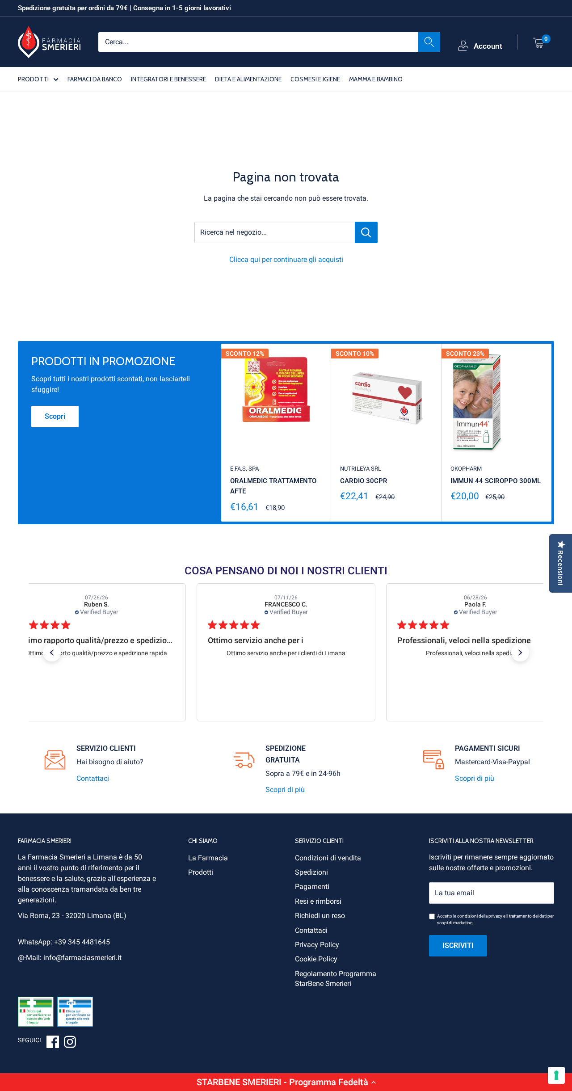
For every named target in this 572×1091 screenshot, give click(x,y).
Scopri (55, 416)
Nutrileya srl (360, 468)
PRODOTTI (33, 79)
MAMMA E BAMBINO (376, 79)
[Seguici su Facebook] (52, 1043)
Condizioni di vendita (328, 858)
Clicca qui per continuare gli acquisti (286, 259)
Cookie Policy (316, 959)
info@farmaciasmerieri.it (82, 957)
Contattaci (92, 778)
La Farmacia (208, 858)
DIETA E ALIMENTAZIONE (248, 79)
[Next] (551, 433)
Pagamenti (312, 886)
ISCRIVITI (458, 945)
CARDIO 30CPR (363, 481)
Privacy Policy (317, 944)
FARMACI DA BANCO (94, 79)
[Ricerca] (429, 41)
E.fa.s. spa (244, 468)
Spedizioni (311, 872)
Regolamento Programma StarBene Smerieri (335, 978)
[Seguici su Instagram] (69, 1043)
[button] (286, 1082)
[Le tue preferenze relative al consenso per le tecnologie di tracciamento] (556, 1075)
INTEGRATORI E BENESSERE (168, 79)
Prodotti (200, 872)
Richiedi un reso (320, 915)
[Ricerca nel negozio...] (366, 232)
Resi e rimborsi (318, 901)
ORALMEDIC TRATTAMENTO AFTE (273, 486)
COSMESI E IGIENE (315, 79)
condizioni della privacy (479, 916)
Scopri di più (285, 789)
